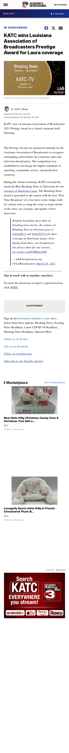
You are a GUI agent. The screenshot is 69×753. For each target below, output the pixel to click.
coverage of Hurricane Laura (20, 191)
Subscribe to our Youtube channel (23, 361)
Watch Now (59, 5)
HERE (14, 287)
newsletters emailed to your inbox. (37, 318)
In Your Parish (15, 27)
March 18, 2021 (46, 263)
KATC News (21, 109)
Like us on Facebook (16, 346)
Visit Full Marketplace (54, 383)
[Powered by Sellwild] (60, 570)
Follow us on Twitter (16, 339)
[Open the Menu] (5, 4)
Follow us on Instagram (18, 354)
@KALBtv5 (19, 234)
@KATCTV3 (39, 234)
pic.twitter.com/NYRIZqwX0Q (29, 252)
